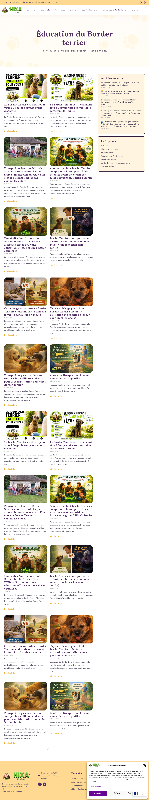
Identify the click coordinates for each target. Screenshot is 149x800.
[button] (144, 766)
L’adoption (31, 10)
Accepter (98, 793)
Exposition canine (108, 160)
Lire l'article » (10, 132)
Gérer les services (95, 786)
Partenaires (60, 10)
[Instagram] (145, 2)
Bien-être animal (108, 153)
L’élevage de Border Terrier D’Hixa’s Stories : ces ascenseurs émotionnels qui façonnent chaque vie (121, 113)
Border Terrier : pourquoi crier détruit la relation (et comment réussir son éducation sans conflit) (69, 243)
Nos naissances (107, 167)
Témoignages (94, 10)
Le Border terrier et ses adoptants (115, 163)
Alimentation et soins (110, 149)
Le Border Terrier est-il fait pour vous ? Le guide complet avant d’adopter (24, 107)
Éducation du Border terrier (112, 156)
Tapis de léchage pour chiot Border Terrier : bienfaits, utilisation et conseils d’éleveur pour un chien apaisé (70, 313)
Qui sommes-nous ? (78, 10)
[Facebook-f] (141, 2)
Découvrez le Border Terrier (115, 10)
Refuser (117, 793)
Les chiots (45, 10)
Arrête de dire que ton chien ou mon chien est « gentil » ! (70, 377)
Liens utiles (136, 10)
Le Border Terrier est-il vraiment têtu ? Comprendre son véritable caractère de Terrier (71, 107)
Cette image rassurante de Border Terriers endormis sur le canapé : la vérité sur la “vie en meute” (25, 311)
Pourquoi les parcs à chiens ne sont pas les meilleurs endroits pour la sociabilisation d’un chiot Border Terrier (25, 380)
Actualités (105, 146)
